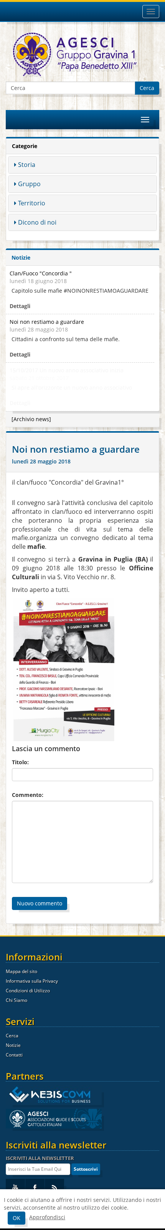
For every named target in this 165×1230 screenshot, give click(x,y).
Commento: (27, 794)
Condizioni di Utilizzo (28, 990)
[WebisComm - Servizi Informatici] (54, 1095)
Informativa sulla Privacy (32, 981)
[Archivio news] (31, 419)
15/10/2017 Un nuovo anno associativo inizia (67, 370)
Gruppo (29, 184)
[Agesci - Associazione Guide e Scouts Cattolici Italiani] (54, 1118)
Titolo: (20, 762)
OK (16, 1218)
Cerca (147, 88)
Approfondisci (47, 1217)
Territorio (31, 203)
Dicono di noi (37, 222)
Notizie (13, 1045)
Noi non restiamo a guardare (47, 321)
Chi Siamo (16, 1000)
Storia (26, 164)
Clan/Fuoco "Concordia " (41, 273)
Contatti (14, 1055)
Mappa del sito (21, 971)
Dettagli (20, 306)
